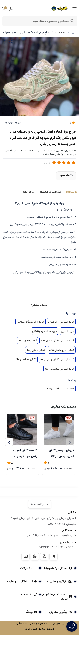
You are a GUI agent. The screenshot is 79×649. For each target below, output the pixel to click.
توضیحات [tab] (71, 191)
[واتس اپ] (35, 556)
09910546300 (67, 546)
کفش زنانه (53, 388)
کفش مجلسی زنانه (25, 359)
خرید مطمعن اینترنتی (44, 331)
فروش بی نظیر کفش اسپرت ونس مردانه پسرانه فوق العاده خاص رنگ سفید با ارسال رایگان (59, 453)
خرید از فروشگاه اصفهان (30, 321)
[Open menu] (74, 9)
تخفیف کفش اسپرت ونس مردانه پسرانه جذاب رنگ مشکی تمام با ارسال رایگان (23, 453)
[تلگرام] (53, 556)
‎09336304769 (48, 546)
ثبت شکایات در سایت (20, 581)
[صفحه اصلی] (73, 32)
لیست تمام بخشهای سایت (55, 597)
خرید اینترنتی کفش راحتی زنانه (57, 359)
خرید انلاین (67, 331)
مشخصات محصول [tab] (49, 191)
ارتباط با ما (26, 595)
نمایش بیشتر (40, 305)
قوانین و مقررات (56, 581)
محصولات (60, 32)
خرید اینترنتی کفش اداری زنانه (57, 340)
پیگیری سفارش (58, 612)
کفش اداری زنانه (27, 340)
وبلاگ (29, 612)
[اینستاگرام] (44, 556)
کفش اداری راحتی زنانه (61, 349)
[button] (9, 442)
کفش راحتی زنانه (35, 349)
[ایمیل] (25, 556)
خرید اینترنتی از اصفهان (61, 321)
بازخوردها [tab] (28, 191)
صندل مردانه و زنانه (55, 568)
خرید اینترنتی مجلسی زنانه (59, 368)
